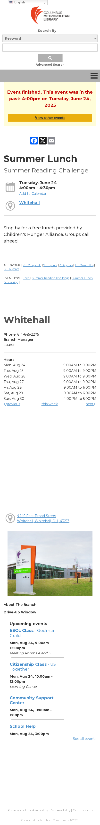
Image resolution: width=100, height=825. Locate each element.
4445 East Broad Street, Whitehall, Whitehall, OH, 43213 (43, 518)
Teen (26, 278)
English (19, 2)
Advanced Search (50, 64)
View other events (50, 118)
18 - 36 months (84, 265)
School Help (23, 726)
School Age (11, 282)
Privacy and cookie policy (28, 810)
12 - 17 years (11, 269)
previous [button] (12, 404)
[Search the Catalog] (50, 58)
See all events (84, 738)
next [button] (90, 404)
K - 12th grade (32, 265)
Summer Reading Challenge (50, 278)
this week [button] (50, 404)
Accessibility (60, 810)
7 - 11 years (50, 265)
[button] (94, 76)
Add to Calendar (32, 193)
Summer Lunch (82, 278)
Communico (83, 810)
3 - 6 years (66, 265)
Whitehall (29, 202)
